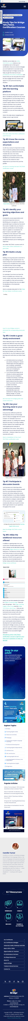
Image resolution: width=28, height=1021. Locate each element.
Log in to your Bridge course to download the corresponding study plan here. (14, 330)
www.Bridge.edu (14, 1003)
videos (19, 911)
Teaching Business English (12, 763)
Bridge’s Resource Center (16, 549)
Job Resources (10, 750)
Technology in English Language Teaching (14, 741)
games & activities (19, 925)
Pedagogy (8, 737)
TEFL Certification (8, 17)
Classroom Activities (11, 734)
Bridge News (9, 766)
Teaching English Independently (14, 747)
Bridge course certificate (9, 563)
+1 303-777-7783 (15, 1001)
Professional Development (13, 744)
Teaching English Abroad (12, 756)
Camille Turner (9, 32)
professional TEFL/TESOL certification (13, 74)
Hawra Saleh (6, 203)
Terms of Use (10, 1018)
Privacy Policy (17, 1018)
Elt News (8, 728)
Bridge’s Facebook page (10, 602)
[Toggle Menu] (25, 6)
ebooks (8, 924)
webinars (8, 911)
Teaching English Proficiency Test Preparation (14, 760)
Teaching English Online (12, 731)
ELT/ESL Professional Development (13, 15)
